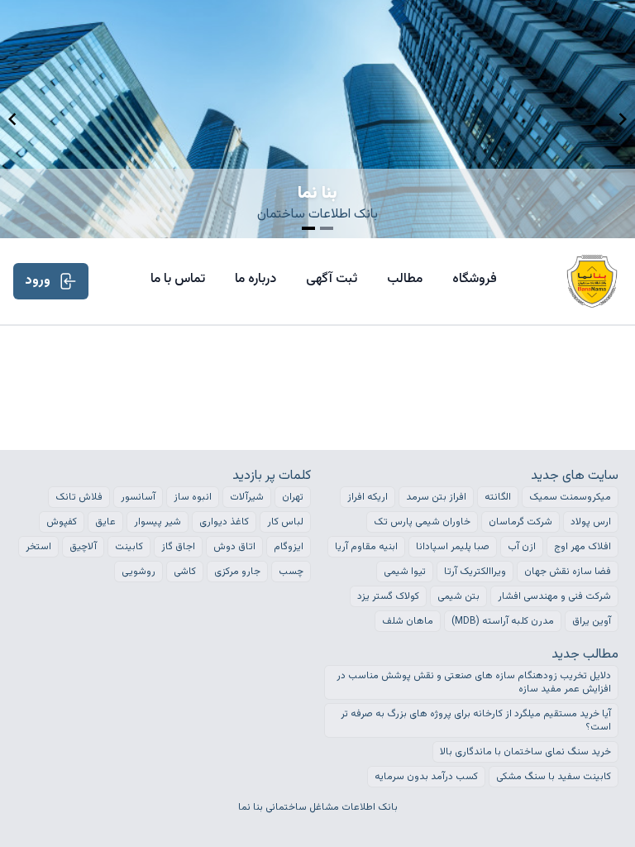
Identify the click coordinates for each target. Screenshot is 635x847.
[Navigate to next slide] (622, 119)
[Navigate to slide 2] (326, 228)
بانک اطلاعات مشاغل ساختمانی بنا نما (318, 807)
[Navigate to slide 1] (308, 228)
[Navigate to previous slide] (12, 119)
